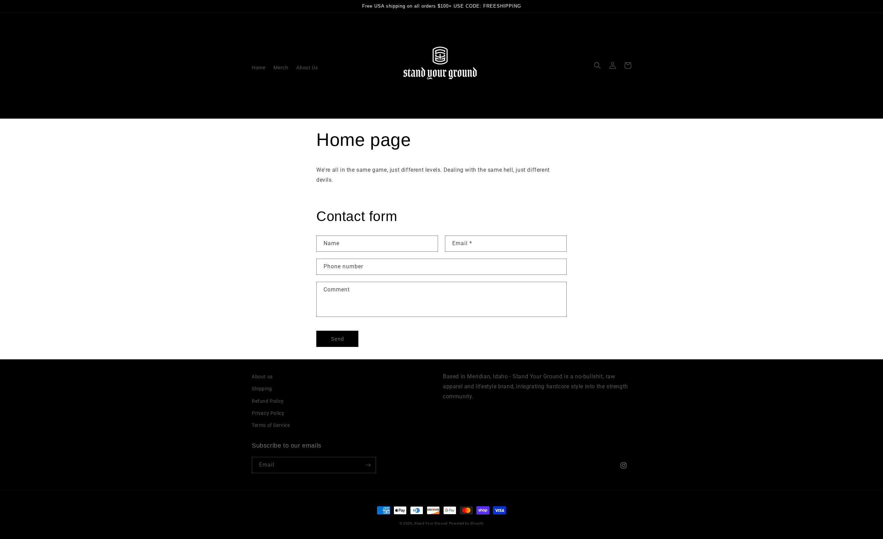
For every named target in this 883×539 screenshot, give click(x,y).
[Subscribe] (368, 465)
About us (262, 376)
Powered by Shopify (466, 523)
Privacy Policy (268, 413)
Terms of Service (271, 425)
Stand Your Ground (431, 523)
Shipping (262, 388)
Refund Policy (268, 401)
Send (337, 339)
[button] (597, 65)
